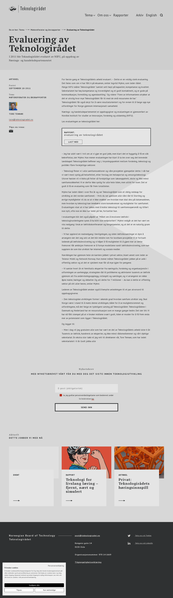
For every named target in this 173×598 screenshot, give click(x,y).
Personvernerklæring (56, 566)
